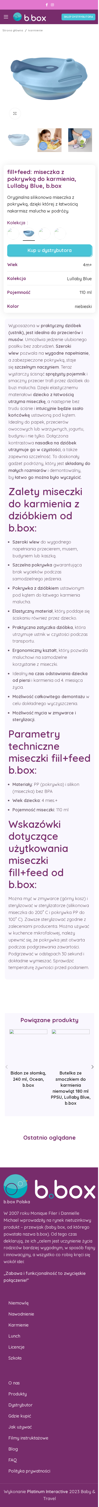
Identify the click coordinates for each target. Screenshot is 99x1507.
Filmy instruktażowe (28, 1438)
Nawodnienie (21, 1314)
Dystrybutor (20, 1405)
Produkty (17, 1394)
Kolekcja (16, 222)
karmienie (35, 30)
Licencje (16, 1347)
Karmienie (18, 1325)
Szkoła (14, 1358)
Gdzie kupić (19, 1416)
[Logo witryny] (29, 16)
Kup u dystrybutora (49, 250)
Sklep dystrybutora (78, 16)
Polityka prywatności (29, 1471)
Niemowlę (18, 1303)
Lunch (14, 1336)
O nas (14, 1383)
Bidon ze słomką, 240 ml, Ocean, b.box (28, 1079)
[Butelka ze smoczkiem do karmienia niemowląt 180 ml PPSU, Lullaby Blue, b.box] (71, 1048)
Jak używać (20, 1427)
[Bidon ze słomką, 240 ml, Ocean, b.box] (28, 1048)
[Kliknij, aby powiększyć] (15, 113)
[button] (6, 1067)
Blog (13, 1449)
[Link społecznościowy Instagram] (52, 5)
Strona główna (12, 30)
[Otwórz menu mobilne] (6, 17)
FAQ (12, 1460)
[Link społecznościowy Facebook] (47, 5)
